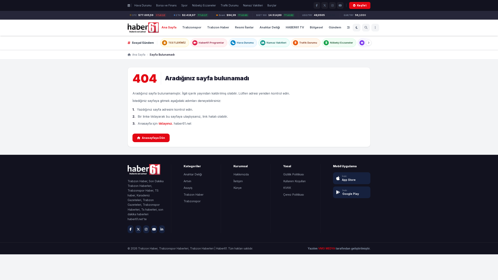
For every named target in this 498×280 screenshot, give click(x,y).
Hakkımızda (241, 174)
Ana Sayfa (168, 27)
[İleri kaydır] (369, 43)
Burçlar (271, 5)
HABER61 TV (295, 27)
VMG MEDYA (327, 248)
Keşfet (361, 5)
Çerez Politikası (293, 194)
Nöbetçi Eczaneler (204, 5)
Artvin (187, 181)
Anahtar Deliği (270, 27)
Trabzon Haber (218, 27)
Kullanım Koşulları (294, 181)
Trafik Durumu (229, 5)
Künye (237, 188)
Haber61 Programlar (211, 42)
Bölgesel (316, 27)
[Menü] (375, 28)
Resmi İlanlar (244, 27)
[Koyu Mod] (356, 28)
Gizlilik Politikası (293, 174)
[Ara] (366, 28)
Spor (184, 5)
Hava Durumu (143, 5)
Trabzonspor (191, 27)
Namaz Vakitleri (253, 5)
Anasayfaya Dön (153, 137)
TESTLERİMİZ (177, 42)
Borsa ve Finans (166, 5)
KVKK (287, 188)
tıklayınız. (166, 123)
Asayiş (188, 188)
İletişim (238, 181)
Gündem (335, 27)
